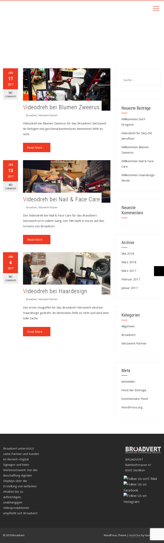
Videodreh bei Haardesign (55, 291)
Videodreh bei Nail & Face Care (61, 199)
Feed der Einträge (133, 390)
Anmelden (128, 381)
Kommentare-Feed (134, 399)
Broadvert (31, 115)
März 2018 (128, 262)
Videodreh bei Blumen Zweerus (61, 107)
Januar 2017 (129, 288)
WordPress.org (132, 407)
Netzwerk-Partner (48, 115)
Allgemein (128, 326)
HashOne (135, 535)
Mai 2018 (127, 253)
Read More (34, 147)
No (10, 94)
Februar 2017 (130, 279)
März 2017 (128, 271)
